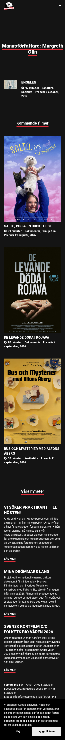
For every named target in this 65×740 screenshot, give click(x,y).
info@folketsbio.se (24, 696)
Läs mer (10, 558)
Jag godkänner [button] (46, 731)
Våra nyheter (32, 491)
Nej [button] (18, 731)
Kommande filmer (32, 123)
